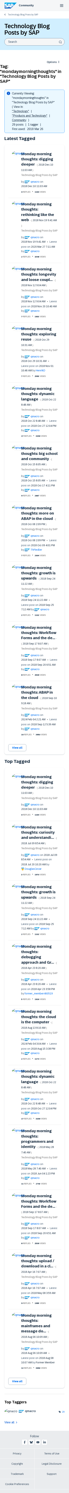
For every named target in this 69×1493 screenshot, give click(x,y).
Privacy (17, 1453)
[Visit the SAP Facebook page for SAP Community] (24, 1442)
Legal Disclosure (52, 1463)
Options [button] (52, 62)
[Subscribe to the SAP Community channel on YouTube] (37, 1442)
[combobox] (34, 42)
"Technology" (20, 111)
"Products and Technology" (29, 115)
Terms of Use (51, 1453)
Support (52, 1473)
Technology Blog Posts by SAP (23, 14)
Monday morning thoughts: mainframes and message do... (36, 1325)
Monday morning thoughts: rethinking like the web (39, 214)
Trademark (17, 1473)
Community (26, 5)
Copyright (17, 1463)
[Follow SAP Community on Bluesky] (31, 1442)
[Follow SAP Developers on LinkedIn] (44, 1442)
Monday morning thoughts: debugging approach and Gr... (39, 956)
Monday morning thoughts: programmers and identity (37, 1141)
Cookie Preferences (17, 1484)
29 (63, 1412)
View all (17, 747)
